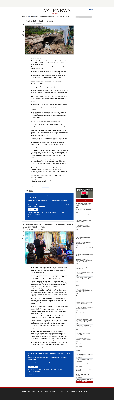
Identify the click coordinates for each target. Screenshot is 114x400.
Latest (84, 200)
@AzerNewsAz (45, 187)
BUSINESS (32, 16)
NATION (23, 16)
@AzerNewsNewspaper (34, 214)
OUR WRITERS (44, 17)
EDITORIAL (57, 16)
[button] (23, 21)
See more (84, 382)
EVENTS (23, 17)
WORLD (27, 16)
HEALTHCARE (29, 17)
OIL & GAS (37, 16)
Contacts (44, 392)
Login (91, 9)
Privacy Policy (75, 392)
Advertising (52, 392)
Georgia (31, 190)
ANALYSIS (62, 16)
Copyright (84, 392)
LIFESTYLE (67, 16)
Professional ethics (33, 392)
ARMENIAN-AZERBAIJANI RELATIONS (47, 16)
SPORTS (38, 17)
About (24, 392)
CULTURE (34, 17)
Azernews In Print (63, 392)
